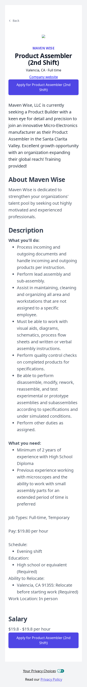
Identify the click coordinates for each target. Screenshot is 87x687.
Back (16, 21)
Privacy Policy (51, 679)
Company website (43, 77)
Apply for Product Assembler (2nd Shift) (43, 87)
